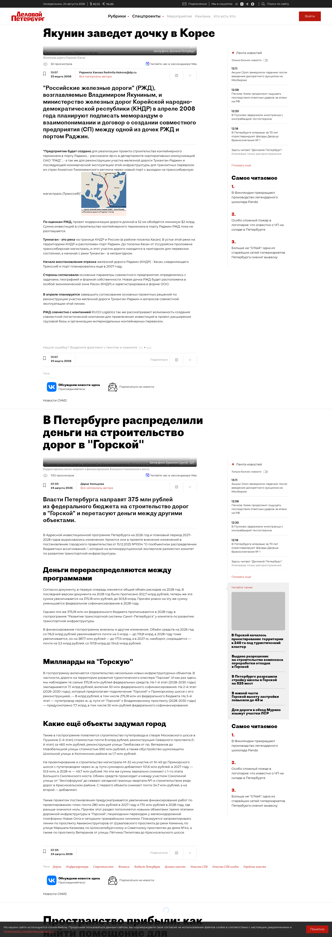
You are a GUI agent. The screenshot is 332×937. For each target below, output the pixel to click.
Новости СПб (199, 867)
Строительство (103, 867)
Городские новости (254, 867)
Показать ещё (241, 165)
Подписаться (197, 4)
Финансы (123, 867)
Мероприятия (179, 16)
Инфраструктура (77, 867)
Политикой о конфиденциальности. (29, 931)
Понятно (317, 929)
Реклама (203, 16)
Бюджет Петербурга (147, 867)
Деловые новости (175, 867)
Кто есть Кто (225, 16)
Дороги (57, 867)
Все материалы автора (95, 76)
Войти (310, 16)
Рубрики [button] (117, 16)
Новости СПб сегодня (225, 867)
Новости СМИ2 (55, 400)
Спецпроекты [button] (147, 16)
